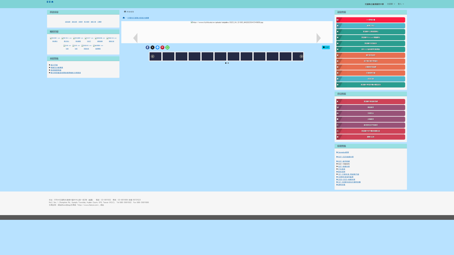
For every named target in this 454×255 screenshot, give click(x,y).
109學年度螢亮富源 (344, 177)
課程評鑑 (341, 185)
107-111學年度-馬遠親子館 (348, 174)
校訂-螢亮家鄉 (343, 161)
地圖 (90, 200)
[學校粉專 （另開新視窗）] (47, 2)
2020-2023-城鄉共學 (346, 179)
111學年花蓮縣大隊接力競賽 (138, 18)
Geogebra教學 (343, 152)
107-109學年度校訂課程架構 (348, 182)
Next (301, 56)
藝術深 (340, 172)
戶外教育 (341, 169)
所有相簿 (130, 12)
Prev (153, 56)
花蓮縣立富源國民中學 (374, 4)
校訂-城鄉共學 (344, 166)
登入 (400, 4)
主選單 (390, 4)
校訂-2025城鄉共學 (346, 157)
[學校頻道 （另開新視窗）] (49, 2)
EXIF (327, 47)
